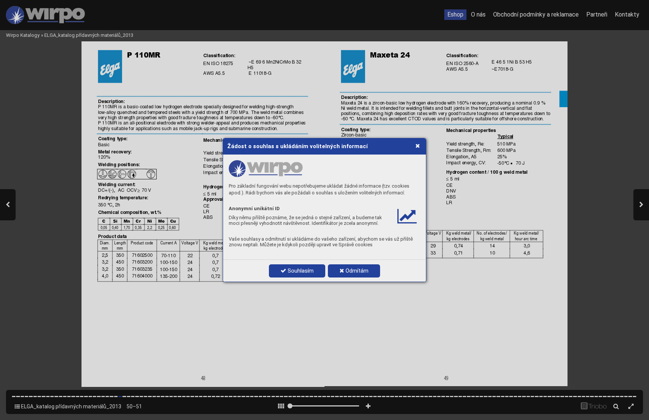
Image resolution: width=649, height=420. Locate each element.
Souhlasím (300, 270)
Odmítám (356, 270)
